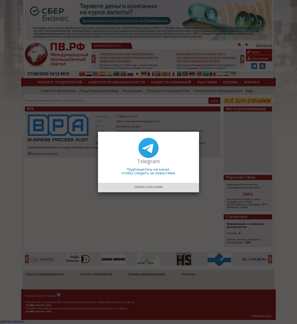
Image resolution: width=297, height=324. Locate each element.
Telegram (148, 161)
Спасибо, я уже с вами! (148, 186)
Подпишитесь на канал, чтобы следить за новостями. (148, 171)
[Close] (199, 131)
